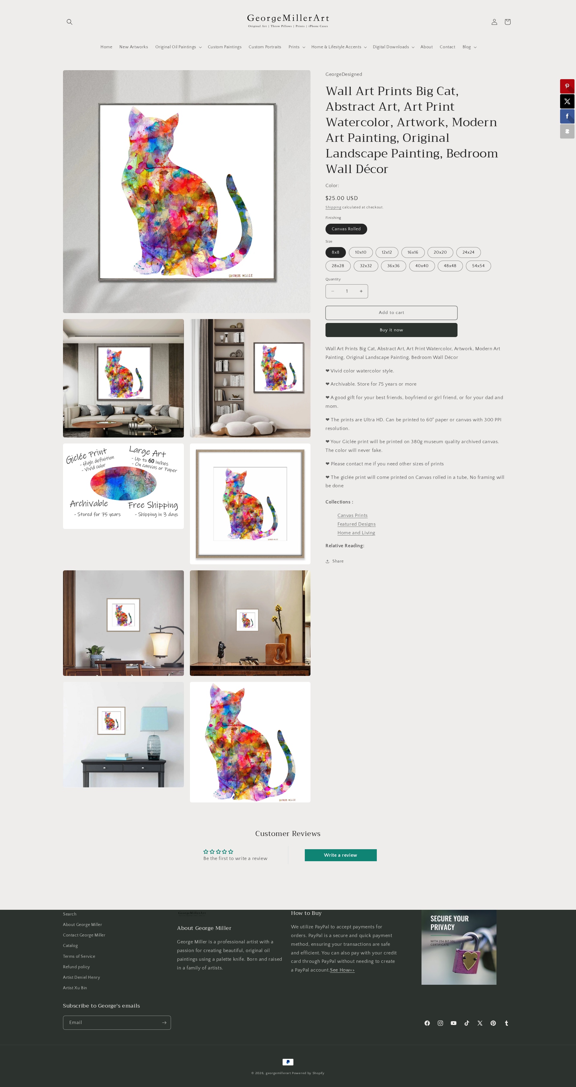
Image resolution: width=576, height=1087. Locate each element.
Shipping (333, 207)
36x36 (393, 266)
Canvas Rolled (346, 228)
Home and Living (356, 532)
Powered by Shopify (308, 1073)
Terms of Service (79, 956)
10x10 (361, 252)
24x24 (469, 252)
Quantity (333, 279)
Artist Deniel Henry (81, 977)
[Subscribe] (164, 1023)
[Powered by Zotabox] (567, 131)
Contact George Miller (84, 935)
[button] (69, 21)
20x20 (440, 252)
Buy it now (391, 329)
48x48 (450, 266)
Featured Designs (357, 524)
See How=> (342, 970)
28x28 (338, 266)
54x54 (478, 266)
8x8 (336, 252)
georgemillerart (278, 1073)
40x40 (422, 266)
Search (70, 914)
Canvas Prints (353, 515)
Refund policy (76, 967)
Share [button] (338, 561)
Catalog (70, 945)
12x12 (387, 252)
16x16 (413, 252)
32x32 (366, 266)
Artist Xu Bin (75, 988)
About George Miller (82, 924)
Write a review (340, 855)
